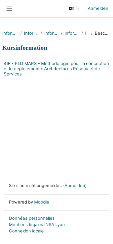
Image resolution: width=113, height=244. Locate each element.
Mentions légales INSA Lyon (37, 224)
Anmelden (98, 8)
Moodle (41, 202)
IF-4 (87, 33)
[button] (74, 8)
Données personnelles (32, 218)
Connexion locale (26, 231)
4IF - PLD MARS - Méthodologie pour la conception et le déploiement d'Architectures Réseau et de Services (56, 69)
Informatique (10, 33)
